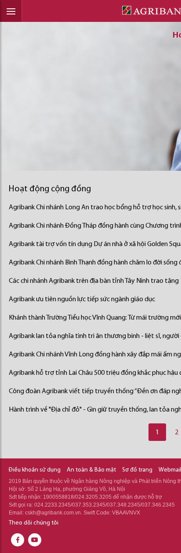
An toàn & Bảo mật (91, 470)
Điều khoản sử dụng (35, 470)
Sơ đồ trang (137, 470)
